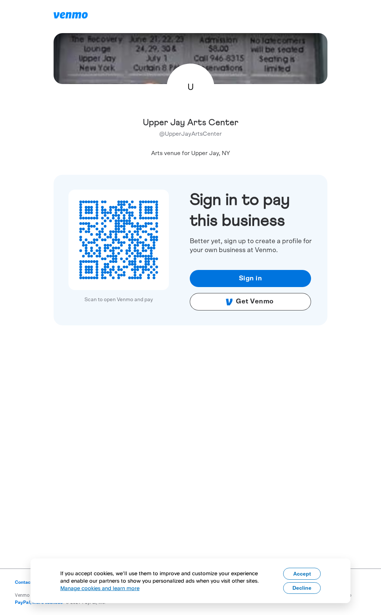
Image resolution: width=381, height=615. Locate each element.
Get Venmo (255, 301)
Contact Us (27, 582)
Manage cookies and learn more (100, 588)
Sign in (250, 278)
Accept (302, 574)
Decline (301, 588)
